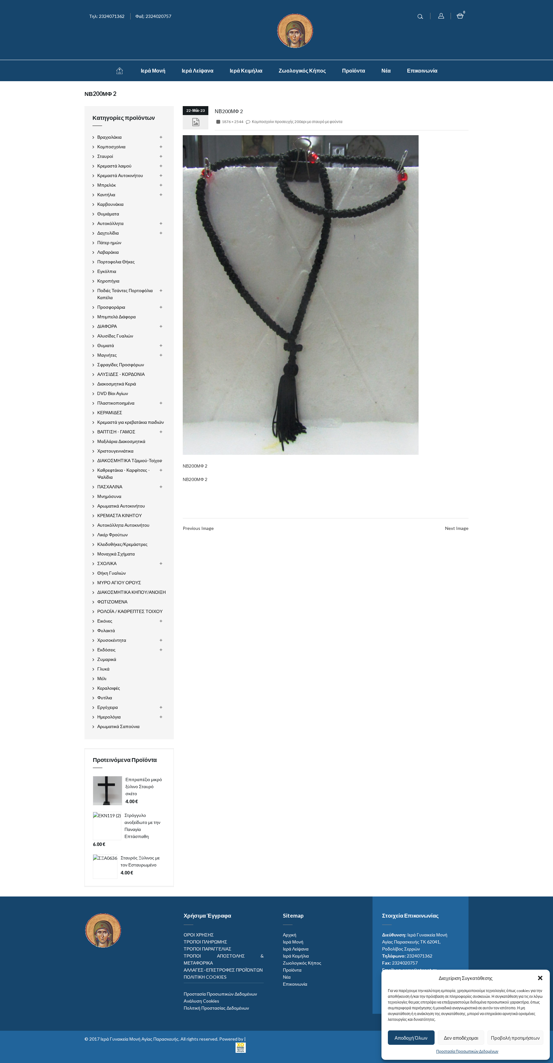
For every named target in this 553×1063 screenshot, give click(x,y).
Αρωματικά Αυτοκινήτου (121, 505)
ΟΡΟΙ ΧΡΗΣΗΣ (199, 934)
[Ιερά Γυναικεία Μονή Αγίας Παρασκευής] (296, 30)
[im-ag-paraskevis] (119, 70)
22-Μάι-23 (195, 110)
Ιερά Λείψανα (197, 70)
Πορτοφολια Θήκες (116, 261)
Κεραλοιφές (108, 688)
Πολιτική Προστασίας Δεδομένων (216, 1008)
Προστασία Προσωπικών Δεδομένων (467, 1051)
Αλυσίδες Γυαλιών (115, 335)
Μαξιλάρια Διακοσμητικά (121, 441)
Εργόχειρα (107, 707)
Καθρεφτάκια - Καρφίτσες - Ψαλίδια (123, 473)
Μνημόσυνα (109, 496)
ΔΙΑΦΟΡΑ (107, 326)
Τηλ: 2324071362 (106, 16)
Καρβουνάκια (110, 204)
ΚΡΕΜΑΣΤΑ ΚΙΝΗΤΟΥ (119, 515)
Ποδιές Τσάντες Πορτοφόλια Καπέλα (125, 294)
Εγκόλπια (106, 271)
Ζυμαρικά (106, 659)
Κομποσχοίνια (111, 146)
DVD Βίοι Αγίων (112, 393)
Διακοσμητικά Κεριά (116, 383)
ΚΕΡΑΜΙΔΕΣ (109, 412)
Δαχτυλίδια (108, 233)
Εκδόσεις (106, 649)
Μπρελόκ (106, 185)
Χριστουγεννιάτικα (115, 451)
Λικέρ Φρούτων (112, 534)
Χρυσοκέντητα (111, 640)
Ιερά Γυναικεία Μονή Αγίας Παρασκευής (139, 1039)
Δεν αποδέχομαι (461, 1038)
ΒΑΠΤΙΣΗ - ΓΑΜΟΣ (116, 431)
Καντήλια (106, 194)
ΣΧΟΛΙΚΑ (106, 563)
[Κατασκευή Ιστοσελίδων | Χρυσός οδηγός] (241, 1047)
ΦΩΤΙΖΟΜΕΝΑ (112, 601)
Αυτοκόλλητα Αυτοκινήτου (123, 525)
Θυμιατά (105, 345)
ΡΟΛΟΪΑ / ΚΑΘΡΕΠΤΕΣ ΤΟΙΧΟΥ (130, 611)
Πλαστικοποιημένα (115, 403)
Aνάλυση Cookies (201, 1001)
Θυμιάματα (108, 213)
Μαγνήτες (107, 355)
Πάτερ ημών (109, 242)
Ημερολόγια (109, 716)
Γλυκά (103, 668)
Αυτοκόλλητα (110, 223)
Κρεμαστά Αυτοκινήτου (120, 175)
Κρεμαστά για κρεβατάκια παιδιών (130, 422)
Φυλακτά (106, 630)
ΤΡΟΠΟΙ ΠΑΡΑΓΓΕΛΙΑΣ (207, 948)
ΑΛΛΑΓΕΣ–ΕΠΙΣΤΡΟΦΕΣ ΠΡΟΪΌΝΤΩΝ (223, 970)
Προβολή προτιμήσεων (515, 1038)
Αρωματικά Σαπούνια (118, 726)
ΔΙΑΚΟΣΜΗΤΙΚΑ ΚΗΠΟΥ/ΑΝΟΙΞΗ (131, 592)
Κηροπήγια (108, 280)
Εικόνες (104, 621)
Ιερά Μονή (153, 70)
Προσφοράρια (111, 307)
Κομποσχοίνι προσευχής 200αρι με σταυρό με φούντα (297, 121)
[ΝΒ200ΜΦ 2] (301, 294)
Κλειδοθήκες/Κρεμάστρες (122, 544)
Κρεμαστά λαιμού (114, 165)
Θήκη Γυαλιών (111, 573)
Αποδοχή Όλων (411, 1038)
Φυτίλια (104, 697)
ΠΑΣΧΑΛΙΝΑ (109, 486)
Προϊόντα (353, 70)
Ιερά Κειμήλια (246, 70)
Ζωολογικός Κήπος (302, 70)
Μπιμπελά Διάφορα (116, 316)
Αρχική (289, 934)
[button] (540, 978)
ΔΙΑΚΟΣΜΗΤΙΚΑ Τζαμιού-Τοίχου (129, 460)
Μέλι (101, 678)
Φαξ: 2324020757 (153, 16)
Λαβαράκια (108, 252)
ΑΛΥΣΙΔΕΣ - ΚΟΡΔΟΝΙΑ (121, 374)
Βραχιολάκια (109, 137)
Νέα (386, 70)
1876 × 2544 (232, 121)
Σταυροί (105, 156)
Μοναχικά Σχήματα (116, 553)
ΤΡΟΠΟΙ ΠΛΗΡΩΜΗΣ (205, 941)
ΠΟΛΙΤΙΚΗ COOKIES (205, 977)
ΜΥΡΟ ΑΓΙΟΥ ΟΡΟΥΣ (119, 582)
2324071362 (419, 955)
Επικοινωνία (422, 70)
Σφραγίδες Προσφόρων (120, 364)
